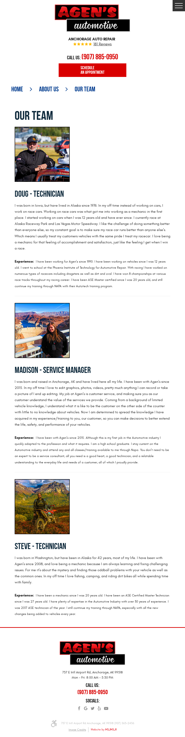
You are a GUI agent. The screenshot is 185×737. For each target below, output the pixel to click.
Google (85, 707)
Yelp (99, 707)
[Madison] (42, 330)
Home (17, 89)
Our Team (85, 89)
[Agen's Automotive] (92, 18)
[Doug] (42, 153)
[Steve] (42, 506)
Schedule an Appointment (92, 70)
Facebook (79, 707)
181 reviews (102, 44)
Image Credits (77, 730)
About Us (49, 89)
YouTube (106, 707)
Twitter (92, 707)
